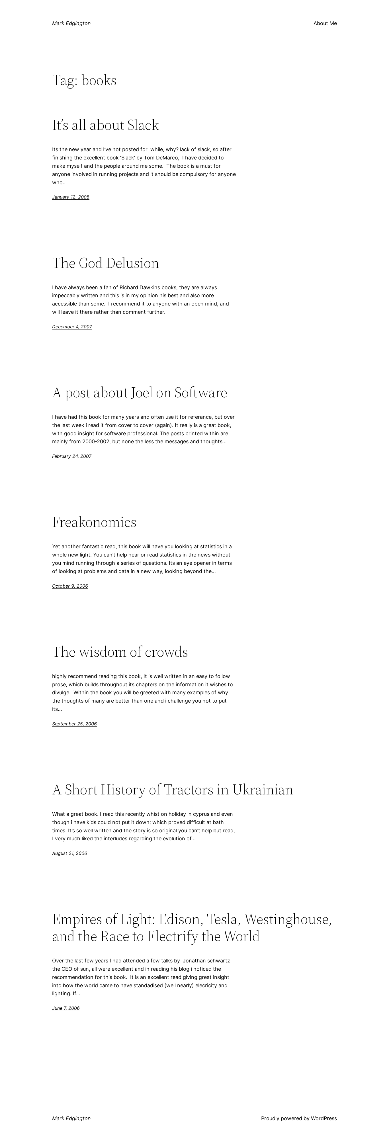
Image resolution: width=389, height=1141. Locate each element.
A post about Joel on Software (139, 392)
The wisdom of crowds (120, 651)
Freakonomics (94, 521)
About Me (325, 23)
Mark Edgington (71, 23)
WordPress (324, 1118)
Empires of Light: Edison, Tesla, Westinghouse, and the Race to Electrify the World (192, 927)
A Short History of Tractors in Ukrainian (172, 789)
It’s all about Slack (105, 124)
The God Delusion (105, 262)
